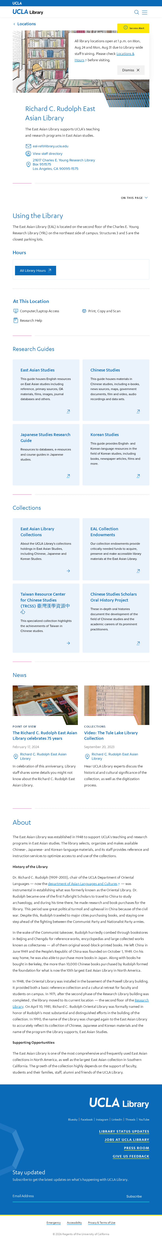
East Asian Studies (38, 370)
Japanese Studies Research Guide (45, 437)
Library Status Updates (124, 1131)
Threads (130, 1119)
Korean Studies (104, 434)
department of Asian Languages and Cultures (84, 883)
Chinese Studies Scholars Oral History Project (113, 597)
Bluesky (72, 1119)
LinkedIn (117, 1119)
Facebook (87, 1119)
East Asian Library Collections (37, 531)
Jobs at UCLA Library (127, 1139)
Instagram (102, 1119)
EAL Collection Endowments (104, 531)
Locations (26, 23)
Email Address (23, 1195)
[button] (28, 11)
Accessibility (74, 1222)
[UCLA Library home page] (28, 11)
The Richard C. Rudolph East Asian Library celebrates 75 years (45, 735)
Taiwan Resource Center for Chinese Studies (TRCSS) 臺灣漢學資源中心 (45, 603)
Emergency (54, 1222)
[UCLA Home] (17, 3)
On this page (132, 197)
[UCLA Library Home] (119, 1103)
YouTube (144, 1119)
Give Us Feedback (131, 1156)
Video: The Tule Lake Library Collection (111, 735)
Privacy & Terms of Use (101, 1222)
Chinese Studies (105, 370)
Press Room (136, 1148)
